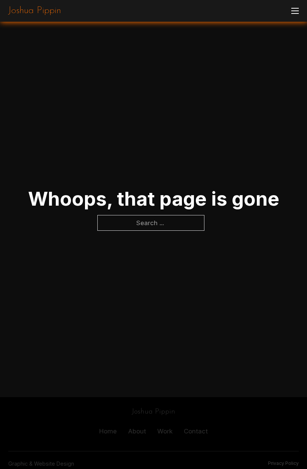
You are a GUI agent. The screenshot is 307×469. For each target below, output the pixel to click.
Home (108, 431)
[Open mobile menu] (295, 11)
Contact (196, 431)
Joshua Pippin (34, 11)
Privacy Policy (283, 463)
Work (165, 431)
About (137, 431)
